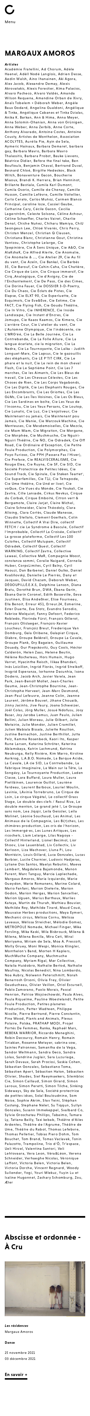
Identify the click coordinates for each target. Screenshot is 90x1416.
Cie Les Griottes (50, 392)
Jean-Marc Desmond (60, 691)
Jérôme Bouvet (34, 700)
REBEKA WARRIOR (20, 1033)
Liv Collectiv (57, 845)
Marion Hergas (32, 893)
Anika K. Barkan (18, 117)
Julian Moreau (30, 720)
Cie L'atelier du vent (49, 324)
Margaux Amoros (20, 879)
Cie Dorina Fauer (19, 286)
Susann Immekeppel (41, 1110)
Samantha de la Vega (57, 1047)
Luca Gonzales (60, 855)
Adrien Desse (70, 74)
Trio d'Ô (53, 1144)
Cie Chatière (73, 267)
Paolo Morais (47, 989)
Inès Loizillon (16, 667)
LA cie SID (33, 763)
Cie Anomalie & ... (20, 257)
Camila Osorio (17, 190)
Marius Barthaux (46, 898)
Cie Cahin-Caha (45, 267)
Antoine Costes (52, 132)
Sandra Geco (50, 1052)
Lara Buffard (29, 777)
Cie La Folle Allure (47, 339)
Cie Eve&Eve (36, 300)
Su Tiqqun (60, 1105)
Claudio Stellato (19, 517)
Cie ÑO (39, 440)
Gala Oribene (36, 633)
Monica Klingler (65, 946)
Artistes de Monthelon (38, 137)
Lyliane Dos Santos (21, 864)
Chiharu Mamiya (58, 223)
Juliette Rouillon (59, 729)
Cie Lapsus (41, 353)
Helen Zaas (33, 652)
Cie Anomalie (67, 252)
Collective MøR (32, 556)
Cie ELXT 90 (28, 296)
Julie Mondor (33, 724)
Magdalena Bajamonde (42, 869)
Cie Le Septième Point (35, 368)
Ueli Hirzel (14, 1148)
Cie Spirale (38, 474)
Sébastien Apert (19, 1071)
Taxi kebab (45, 1120)
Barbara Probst (37, 156)
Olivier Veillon (42, 985)
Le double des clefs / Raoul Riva (45, 802)
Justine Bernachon (21, 734)
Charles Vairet (48, 218)
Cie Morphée (16, 435)
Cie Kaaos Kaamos (37, 320)
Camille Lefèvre (34, 194)
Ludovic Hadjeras (64, 859)
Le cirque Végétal (30, 797)
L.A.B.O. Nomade (36, 758)
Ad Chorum (51, 69)
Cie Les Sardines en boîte (27, 402)
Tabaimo (59, 1115)
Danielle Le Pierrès (44, 575)
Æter (9, 1182)
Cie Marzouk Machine (58, 421)
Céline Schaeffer (19, 218)
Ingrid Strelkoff (68, 667)
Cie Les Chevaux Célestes (40, 377)
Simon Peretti (31, 1086)
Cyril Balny (52, 565)
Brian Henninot (66, 180)
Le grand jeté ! (48, 806)
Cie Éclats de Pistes (47, 291)
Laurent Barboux (36, 787)
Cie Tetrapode (65, 479)
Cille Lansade (30, 493)
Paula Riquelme (18, 999)
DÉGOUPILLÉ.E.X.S (21, 585)
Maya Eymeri (71, 912)
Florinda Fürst (34, 618)
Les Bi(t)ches (65, 821)
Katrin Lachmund (43, 749)
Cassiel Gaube (60, 204)
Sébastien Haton (50, 1071)
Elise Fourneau (64, 599)
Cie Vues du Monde (36, 488)
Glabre (11, 638)
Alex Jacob (14, 84)
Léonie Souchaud (36, 816)
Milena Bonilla (31, 936)
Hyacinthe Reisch (33, 662)
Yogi (28, 1173)
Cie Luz (33, 411)
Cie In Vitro (15, 310)
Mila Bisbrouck (54, 932)
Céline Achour (69, 214)
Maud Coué (70, 908)
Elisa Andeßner (36, 599)
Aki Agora (67, 79)
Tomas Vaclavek (56, 1139)
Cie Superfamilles (20, 479)
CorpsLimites (29, 565)
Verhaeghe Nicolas (41, 1158)
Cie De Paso (44, 281)
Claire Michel (61, 503)
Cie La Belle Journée (42, 334)
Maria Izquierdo (51, 879)
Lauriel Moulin (65, 787)
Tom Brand (31, 1139)
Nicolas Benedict (36, 970)
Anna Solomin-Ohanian (25, 122)
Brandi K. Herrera (35, 180)
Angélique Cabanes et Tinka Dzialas (51, 112)
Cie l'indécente (60, 329)
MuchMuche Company (24, 956)
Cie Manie (27, 421)
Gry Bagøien (42, 643)
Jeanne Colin (53, 696)
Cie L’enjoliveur (55, 411)
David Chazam (34, 580)
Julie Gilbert (56, 720)
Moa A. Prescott (66, 941)
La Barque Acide (68, 758)
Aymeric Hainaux (19, 146)
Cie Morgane (71, 430)
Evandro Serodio (62, 609)
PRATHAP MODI (46, 1023)
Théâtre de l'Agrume (41, 1124)
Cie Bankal (49, 262)
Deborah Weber (63, 580)
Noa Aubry (14, 975)
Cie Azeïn (29, 262)
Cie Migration (45, 430)
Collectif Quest (36, 546)
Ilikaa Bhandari (63, 662)
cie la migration (48, 344)
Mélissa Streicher (36, 922)
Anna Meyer (67, 117)
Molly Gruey (15, 946)
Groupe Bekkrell (33, 638)
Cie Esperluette (55, 296)
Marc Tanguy (30, 874)
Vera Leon (36, 1153)
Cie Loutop (72, 406)
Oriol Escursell (69, 985)
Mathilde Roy (16, 908)
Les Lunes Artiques (51, 830)
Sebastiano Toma (56, 1067)
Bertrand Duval (68, 165)
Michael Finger (58, 927)
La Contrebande (58, 763)
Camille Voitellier (65, 194)
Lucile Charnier (33, 859)
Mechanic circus (18, 917)
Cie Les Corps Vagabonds (56, 382)
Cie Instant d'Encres (43, 315)
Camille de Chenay (48, 190)
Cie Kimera (64, 320)
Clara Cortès (31, 512)
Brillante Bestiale (19, 185)
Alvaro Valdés (46, 93)
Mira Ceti (54, 936)
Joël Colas (14, 710)
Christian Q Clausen (53, 233)
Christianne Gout (50, 238)
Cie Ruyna (36, 464)
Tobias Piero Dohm (52, 1134)
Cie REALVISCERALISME (47, 459)
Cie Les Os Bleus (68, 397)
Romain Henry (47, 1038)
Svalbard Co (72, 1110)
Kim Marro (59, 753)
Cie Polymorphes (52, 450)
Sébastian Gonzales (22, 1067)
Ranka (45, 1028)
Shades (25, 1076)
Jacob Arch (30, 676)
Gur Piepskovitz (34, 647)
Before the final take (51, 161)
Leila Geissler (54, 811)
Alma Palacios (68, 88)
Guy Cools (59, 647)
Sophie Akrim (29, 1100)
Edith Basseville (57, 594)
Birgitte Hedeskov (49, 170)
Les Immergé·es (19, 830)
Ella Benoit (14, 604)
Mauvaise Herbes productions (31, 912)
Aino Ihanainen (42, 79)
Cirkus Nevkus (56, 493)
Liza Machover (34, 850)
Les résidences (16, 1326)
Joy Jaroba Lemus (32, 715)
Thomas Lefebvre (63, 1129)
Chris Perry (69, 228)
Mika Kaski (30, 932)
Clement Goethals (50, 517)
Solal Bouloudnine (51, 1095)
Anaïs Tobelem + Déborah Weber (34, 103)
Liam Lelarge (34, 835)
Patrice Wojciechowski (41, 994)
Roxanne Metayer (37, 1042)
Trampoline (33, 1144)
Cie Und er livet (50, 483)
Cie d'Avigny (48, 276)
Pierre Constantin (64, 1014)
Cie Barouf (20, 267)
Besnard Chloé (17, 170)
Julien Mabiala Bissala (24, 729)
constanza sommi (19, 561)
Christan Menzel (19, 233)
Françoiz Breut (36, 628)
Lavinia (11, 792)
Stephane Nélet (35, 1105)
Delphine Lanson (54, 585)
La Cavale (13, 763)
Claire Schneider (19, 508)
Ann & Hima (44, 117)
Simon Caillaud (26, 1081)
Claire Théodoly (50, 508)
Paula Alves (73, 994)
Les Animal (62, 816)
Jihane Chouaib (64, 700)
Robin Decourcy (19, 1038)
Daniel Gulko (57, 570)
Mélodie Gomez (67, 922)
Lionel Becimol (55, 840)
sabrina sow (65, 1042)
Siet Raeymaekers (49, 1076)
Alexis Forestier (40, 88)
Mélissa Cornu (47, 917)
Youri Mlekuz (45, 1173)
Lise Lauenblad (31, 845)
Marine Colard (67, 883)
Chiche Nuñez (30, 223)
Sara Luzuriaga (61, 1057)
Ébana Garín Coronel (23, 594)
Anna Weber (16, 127)
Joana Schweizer (64, 705)
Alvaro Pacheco (18, 93)
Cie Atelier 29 (50, 257)
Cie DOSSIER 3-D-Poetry (57, 286)
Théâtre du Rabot (30, 1129)
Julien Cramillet (61, 724)
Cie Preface (15, 459)
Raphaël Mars (64, 1028)
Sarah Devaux (17, 1062)
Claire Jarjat (37, 503)
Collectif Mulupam (38, 541)
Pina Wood (14, 1018)
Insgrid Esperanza (20, 671)
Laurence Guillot (40, 782)
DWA (47, 590)
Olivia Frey (47, 980)
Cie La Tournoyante (35, 349)
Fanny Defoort (49, 614)
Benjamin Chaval (38, 165)
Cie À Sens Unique (43, 247)
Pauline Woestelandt (53, 999)
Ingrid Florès (41, 667)
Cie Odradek (59, 440)
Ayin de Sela (58, 141)
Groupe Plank (17, 643)
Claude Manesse (58, 512)
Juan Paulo (59, 715)
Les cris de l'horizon (61, 826)
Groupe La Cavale (66, 638)
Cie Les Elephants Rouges (53, 387)
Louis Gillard (35, 855)
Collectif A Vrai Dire (41, 522)
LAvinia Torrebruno (37, 792)
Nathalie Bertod (51, 965)
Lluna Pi (56, 850)
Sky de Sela (33, 1091)
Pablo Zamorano (19, 989)
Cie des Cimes (70, 281)
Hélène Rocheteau (21, 657)
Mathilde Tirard (44, 908)
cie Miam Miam (18, 430)
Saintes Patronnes (20, 1047)
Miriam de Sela (37, 941)
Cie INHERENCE (40, 310)
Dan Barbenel (31, 570)
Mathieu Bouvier (66, 903)
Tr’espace (70, 1144)
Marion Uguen (17, 898)
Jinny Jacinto (16, 705)
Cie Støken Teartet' (66, 474)
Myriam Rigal (35, 961)
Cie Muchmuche (44, 435)
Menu (10, 22)
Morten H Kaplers (54, 951)
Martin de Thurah (34, 903)
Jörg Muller (35, 710)
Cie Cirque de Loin (21, 271)
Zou (78, 1177)
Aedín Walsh (16, 79)
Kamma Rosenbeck (30, 739)
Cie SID (66, 464)
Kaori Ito (57, 739)
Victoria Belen (32, 1163)
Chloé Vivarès (45, 228)
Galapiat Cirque (64, 633)
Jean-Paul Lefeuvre (22, 696)
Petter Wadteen (41, 1009)
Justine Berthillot (54, 734)
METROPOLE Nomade (23, 927)
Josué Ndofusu (60, 710)
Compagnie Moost (64, 556)
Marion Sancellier (63, 893)
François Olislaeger (21, 623)
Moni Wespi (38, 946)
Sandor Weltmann (20, 1052)
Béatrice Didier (18, 161)
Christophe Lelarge (38, 243)
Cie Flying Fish (29, 305)
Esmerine (73, 604)
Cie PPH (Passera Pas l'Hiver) (55, 455)
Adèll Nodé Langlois (38, 74)
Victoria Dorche (18, 1168)
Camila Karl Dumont (54, 185)
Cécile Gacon (44, 209)
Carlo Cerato (16, 199)
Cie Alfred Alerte (38, 252)
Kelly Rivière (36, 753)
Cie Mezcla (72, 426)
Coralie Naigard (51, 561)
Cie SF (52, 464)
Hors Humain (51, 657)
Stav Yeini (51, 1100)
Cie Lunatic (14, 411)
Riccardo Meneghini (56, 1033)
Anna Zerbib (40, 127)
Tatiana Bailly (22, 1120)
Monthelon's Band (20, 951)
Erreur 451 (35, 604)
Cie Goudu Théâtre (61, 305)
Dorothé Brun (29, 590)
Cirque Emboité (39, 498)
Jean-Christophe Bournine (43, 686)
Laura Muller (53, 777)
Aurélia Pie (34, 141)
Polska (25, 1023)
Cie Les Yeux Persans (42, 406)
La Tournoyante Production (46, 773)
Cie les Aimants (35, 373)
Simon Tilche (56, 1086)
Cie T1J (44, 479)
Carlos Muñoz (41, 199)
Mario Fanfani (17, 888)
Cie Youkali (65, 488)
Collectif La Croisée (47, 532)
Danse (10, 1342)
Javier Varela (53, 676)
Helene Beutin (57, 652)
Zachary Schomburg (54, 1177)
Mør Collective (62, 961)
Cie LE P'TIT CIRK (47, 358)
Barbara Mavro (26, 151)
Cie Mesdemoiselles (43, 426)
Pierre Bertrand (33, 1014)
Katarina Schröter (44, 744)
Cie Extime (58, 300)
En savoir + (16, 1374)
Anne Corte (63, 127)
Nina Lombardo (66, 970)
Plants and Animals (42, 1018)
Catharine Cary (18, 209)
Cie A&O (68, 247)
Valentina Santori (40, 1148)
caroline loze (34, 204)
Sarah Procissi (43, 1062)
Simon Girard (53, 1081)
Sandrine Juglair (30, 1057)
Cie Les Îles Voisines (34, 397)
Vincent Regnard (49, 1168)
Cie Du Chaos (16, 291)
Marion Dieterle (45, 888)
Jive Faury (39, 705)
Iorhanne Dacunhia (55, 671)
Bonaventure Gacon (34, 175)
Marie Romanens (38, 883)
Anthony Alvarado (20, 132)
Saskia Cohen (68, 1062)
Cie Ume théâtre (19, 483)
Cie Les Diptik (17, 387)
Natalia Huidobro (20, 965)
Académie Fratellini (22, 69)
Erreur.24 (54, 604)
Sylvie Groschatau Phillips (27, 1115)
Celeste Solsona (41, 214)
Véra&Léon (56, 1153)
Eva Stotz (37, 609)
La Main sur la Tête (59, 768)
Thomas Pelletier (19, 1134)
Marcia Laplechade (60, 874)
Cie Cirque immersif (58, 271)
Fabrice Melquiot (20, 614)
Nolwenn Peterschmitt (45, 975)
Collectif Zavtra (38, 551)
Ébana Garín (64, 590)
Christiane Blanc (19, 238)
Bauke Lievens (65, 156)
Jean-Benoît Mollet (31, 681)
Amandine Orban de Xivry (59, 98)
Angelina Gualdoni (46, 108)
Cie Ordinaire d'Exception (39, 445)
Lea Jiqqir (32, 811)
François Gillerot (63, 618)
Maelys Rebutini (54, 864)
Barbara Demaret (52, 146)
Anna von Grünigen (65, 122)
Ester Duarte (16, 609)
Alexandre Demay (41, 84)
